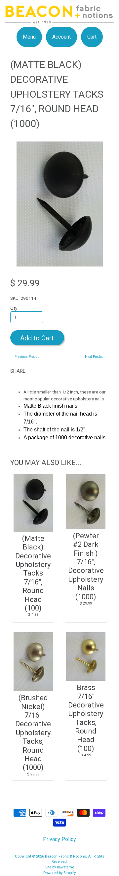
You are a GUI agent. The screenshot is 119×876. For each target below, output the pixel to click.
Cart (92, 37)
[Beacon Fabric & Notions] (59, 19)
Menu (29, 37)
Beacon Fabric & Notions (65, 856)
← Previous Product (25, 357)
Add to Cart (37, 338)
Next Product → (97, 357)
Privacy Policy (59, 839)
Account (61, 37)
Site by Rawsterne (59, 867)
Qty (13, 308)
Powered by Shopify (59, 873)
